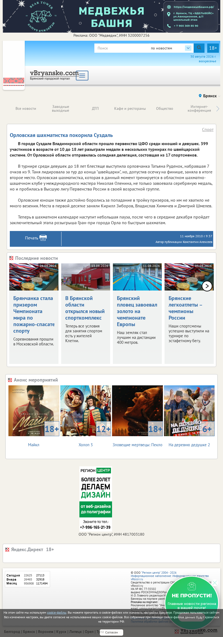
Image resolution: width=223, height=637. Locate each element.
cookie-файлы (56, 612)
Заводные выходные (60, 108)
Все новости (26, 108)
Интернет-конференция (199, 108)
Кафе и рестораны (130, 108)
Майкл (43, 435)
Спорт (207, 129)
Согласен (111, 632)
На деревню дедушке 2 (190, 435)
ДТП (95, 108)
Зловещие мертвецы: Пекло (138, 435)
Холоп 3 (95, 435)
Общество (164, 108)
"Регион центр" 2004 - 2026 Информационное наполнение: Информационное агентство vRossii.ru (170, 576)
